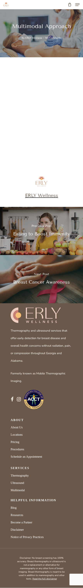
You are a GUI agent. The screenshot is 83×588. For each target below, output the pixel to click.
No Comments (53, 38)
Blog (14, 507)
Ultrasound (17, 482)
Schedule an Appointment (26, 456)
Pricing (15, 442)
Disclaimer (17, 529)
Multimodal (18, 490)
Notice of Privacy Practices (27, 537)
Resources (17, 515)
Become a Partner (21, 522)
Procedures (17, 449)
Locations (17, 434)
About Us (17, 427)
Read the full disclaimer (44, 578)
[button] (77, 5)
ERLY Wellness (33, 38)
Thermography (20, 475)
